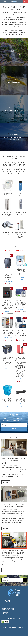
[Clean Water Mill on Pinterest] (14, 618)
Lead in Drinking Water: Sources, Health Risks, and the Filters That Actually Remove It (13, 460)
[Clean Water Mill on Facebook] (8, 618)
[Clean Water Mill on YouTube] (11, 618)
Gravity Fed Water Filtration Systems (7, 207)
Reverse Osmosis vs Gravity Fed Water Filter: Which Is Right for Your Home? (12, 552)
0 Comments (13, 465)
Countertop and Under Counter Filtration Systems (21, 229)
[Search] (21, 1)
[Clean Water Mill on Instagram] (16, 618)
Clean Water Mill (12, 627)
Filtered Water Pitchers (7, 187)
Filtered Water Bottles (21, 187)
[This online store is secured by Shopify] (5, 623)
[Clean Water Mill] (14, 1)
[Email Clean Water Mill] (19, 618)
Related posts (14, 437)
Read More (5, 482)
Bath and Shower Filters (7, 227)
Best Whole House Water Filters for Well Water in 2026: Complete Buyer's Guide (13, 505)
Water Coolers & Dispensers (21, 206)
